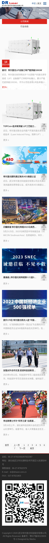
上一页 (17, 445)
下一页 (22, 448)
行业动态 (24, 26)
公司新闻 (24, 21)
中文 (34, 3)
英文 (39, 3)
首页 (7, 445)
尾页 (32, 448)
